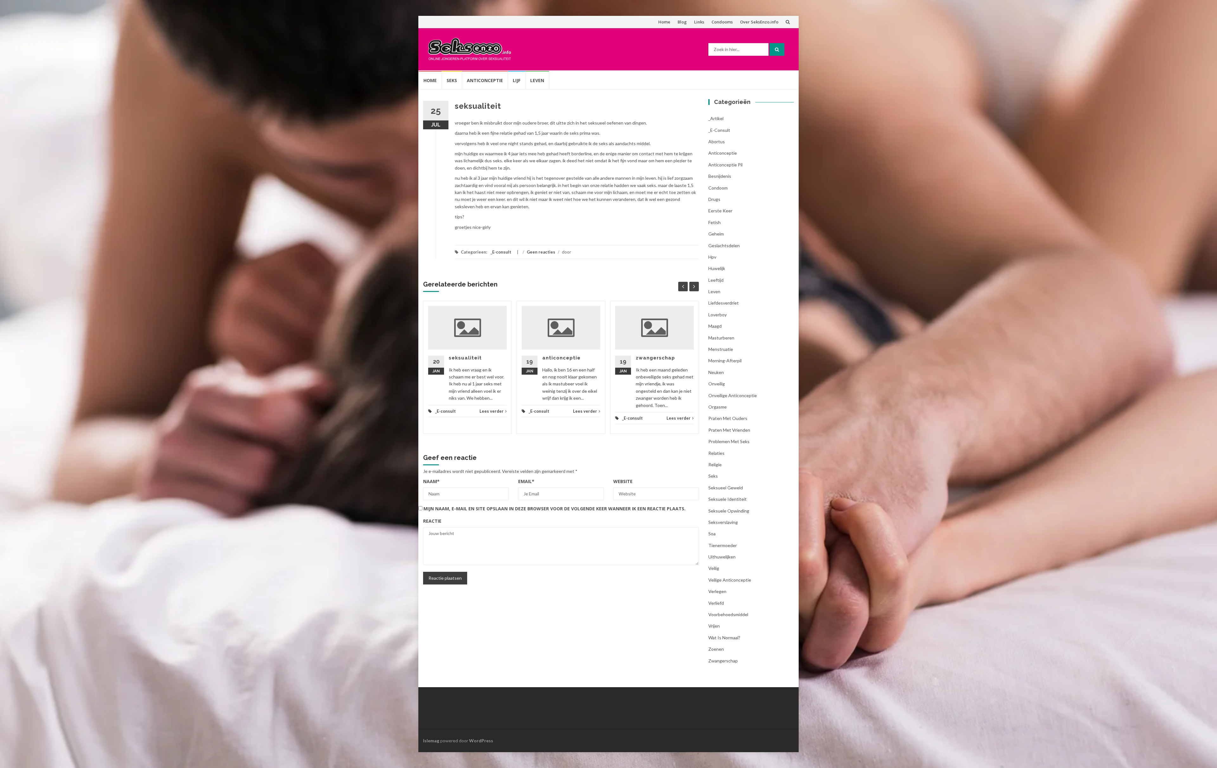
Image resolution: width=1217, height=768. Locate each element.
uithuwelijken (722, 556)
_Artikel (716, 118)
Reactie (432, 521)
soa (712, 533)
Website (623, 481)
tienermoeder (722, 545)
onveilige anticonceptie (732, 395)
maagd (715, 326)
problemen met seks (729, 441)
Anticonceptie (485, 80)
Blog (682, 22)
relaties (716, 453)
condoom (718, 187)
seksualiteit (465, 358)
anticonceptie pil (725, 164)
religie (715, 464)
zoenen (716, 649)
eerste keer (720, 210)
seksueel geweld (725, 487)
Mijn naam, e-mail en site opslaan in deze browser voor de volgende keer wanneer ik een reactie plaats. (554, 509)
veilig (713, 568)
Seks (452, 80)
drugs (714, 199)
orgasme (717, 407)
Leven (537, 80)
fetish (714, 222)
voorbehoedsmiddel (728, 614)
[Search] (776, 49)
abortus (716, 141)
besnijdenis (719, 176)
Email (526, 481)
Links (699, 22)
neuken (716, 372)
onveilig (716, 383)
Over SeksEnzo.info (759, 22)
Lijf (516, 80)
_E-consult (501, 252)
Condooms (722, 22)
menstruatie (720, 349)
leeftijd (716, 280)
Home (664, 22)
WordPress (481, 740)
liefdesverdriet (723, 303)
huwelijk (716, 268)
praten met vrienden (729, 430)
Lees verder (492, 411)
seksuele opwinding (728, 510)
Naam (431, 481)
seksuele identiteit (727, 499)
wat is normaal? (724, 637)
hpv (712, 257)
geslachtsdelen (724, 245)
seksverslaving (723, 522)
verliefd (716, 603)
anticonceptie (561, 358)
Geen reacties (541, 252)
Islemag (431, 740)
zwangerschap (655, 358)
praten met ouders (727, 418)
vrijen (714, 626)
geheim (716, 233)
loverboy (717, 314)
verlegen (717, 591)
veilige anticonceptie (729, 580)
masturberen (721, 337)
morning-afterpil (725, 360)
